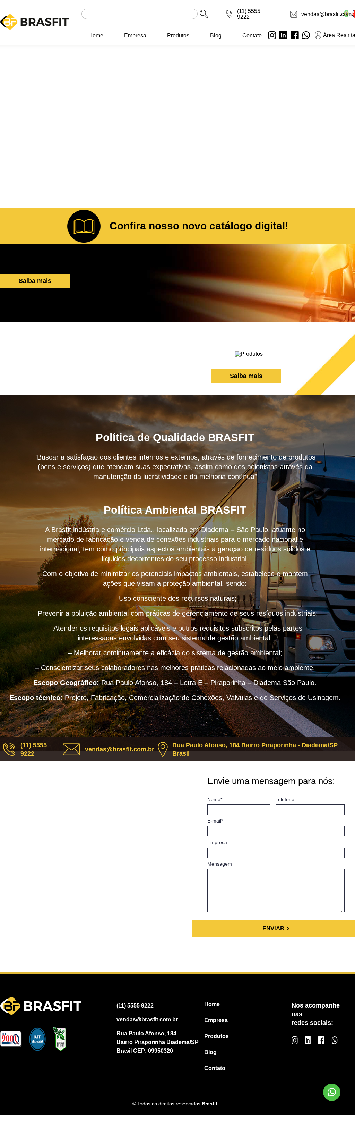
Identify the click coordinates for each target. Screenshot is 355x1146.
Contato (252, 36)
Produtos (178, 36)
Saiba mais (35, 280)
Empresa (135, 36)
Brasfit (209, 1103)
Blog (216, 36)
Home (95, 36)
